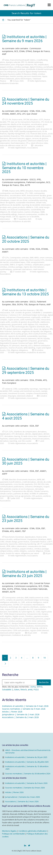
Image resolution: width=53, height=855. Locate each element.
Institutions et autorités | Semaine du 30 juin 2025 (26, 757)
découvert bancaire (17, 138)
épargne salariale (13, 62)
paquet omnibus (6, 67)
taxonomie (36, 198)
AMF (6, 310)
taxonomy (27, 198)
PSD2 (36, 689)
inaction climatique (31, 212)
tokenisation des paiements (20, 439)
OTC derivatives (17, 434)
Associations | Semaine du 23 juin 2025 (25, 519)
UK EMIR (32, 493)
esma (33, 686)
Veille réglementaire (38, 81)
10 (44, 657)
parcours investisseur (32, 76)
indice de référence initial (10, 145)
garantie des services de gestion (13, 140)
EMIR (6, 191)
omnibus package (21, 67)
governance (42, 341)
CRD (43, 198)
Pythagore (4, 345)
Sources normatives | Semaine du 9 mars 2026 (23, 708)
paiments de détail (21, 493)
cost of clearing (32, 628)
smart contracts (46, 257)
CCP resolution (26, 604)
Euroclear (17, 331)
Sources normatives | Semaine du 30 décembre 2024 (27, 773)
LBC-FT (39, 544)
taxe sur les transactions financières (25, 122)
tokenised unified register (10, 633)
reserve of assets (15, 348)
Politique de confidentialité (13, 834)
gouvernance (17, 324)
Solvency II (13, 315)
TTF (8, 122)
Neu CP (8, 326)
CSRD (31, 193)
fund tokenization (18, 143)
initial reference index (39, 143)
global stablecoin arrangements (20, 329)
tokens (32, 60)
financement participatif (19, 60)
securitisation (36, 124)
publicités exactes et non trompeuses (19, 489)
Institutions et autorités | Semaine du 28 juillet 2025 (27, 762)
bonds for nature (13, 553)
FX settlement (42, 493)
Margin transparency (17, 614)
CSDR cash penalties (21, 630)
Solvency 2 (4, 315)
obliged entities (6, 551)
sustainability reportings (37, 336)
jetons (2, 62)
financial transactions (40, 439)
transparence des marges (37, 614)
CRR (37, 310)
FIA (10, 119)
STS (42, 122)
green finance (23, 542)
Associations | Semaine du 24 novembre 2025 (25, 101)
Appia (44, 76)
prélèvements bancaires (36, 623)
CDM (28, 262)
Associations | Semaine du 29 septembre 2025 (25, 370)
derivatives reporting (8, 441)
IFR (1, 329)
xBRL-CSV (27, 621)
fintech (23, 689)
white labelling (29, 348)
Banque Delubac (18, 623)
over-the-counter (25, 441)
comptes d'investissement (36, 393)
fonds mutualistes (26, 626)
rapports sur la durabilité (29, 216)
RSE (13, 326)
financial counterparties (27, 214)
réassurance (5, 312)
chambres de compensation (25, 431)
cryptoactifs (36, 317)
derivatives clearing (12, 436)
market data (24, 260)
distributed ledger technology (34, 315)
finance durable (40, 191)
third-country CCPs (37, 260)
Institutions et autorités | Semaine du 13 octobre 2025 (25, 292)
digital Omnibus (36, 67)
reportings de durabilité (10, 338)
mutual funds (5, 619)
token (16, 689)
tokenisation (5, 64)
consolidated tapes (17, 262)
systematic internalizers (22, 269)
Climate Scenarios (41, 491)
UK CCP (24, 145)
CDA (8, 350)
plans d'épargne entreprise (22, 64)
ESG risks (45, 484)
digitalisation (5, 434)
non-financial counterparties (18, 209)
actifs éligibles (6, 616)
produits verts (6, 207)
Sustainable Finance (15, 126)
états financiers (6, 331)
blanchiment (10, 537)
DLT (20, 315)
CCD (28, 133)
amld (30, 689)
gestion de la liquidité (26, 129)
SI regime (19, 264)
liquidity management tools (30, 131)
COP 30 (15, 216)
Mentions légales (9, 831)
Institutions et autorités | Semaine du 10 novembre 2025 (24, 168)
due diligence (45, 331)
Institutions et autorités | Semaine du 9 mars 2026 (24, 39)
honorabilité (13, 612)
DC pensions (14, 345)
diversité (3, 336)
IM (9, 212)
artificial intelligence (34, 602)
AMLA (13, 546)
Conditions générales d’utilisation (33, 831)
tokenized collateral (33, 136)
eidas (7, 60)
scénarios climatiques (34, 486)
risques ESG (10, 609)
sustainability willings (8, 214)
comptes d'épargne (8, 396)
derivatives (42, 431)
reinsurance (45, 319)
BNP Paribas (39, 343)
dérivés (28, 434)
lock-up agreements (23, 496)
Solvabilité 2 (37, 312)
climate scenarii (6, 493)
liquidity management (16, 133)
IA (19, 602)
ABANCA (29, 207)
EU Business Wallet (29, 74)
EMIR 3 (12, 264)
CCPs (7, 257)
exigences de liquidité (30, 331)
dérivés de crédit (44, 482)
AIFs (15, 129)
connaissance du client (36, 546)
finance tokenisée (7, 78)
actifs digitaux (28, 324)
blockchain (19, 537)
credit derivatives (29, 482)
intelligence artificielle (8, 602)
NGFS (24, 195)
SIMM (42, 212)
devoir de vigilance (7, 202)
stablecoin (31, 126)
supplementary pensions (33, 619)
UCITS (41, 119)
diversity (23, 345)
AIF (24, 126)
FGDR (16, 131)
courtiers (43, 607)
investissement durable (36, 195)
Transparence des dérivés (22, 491)
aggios (28, 138)
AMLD (49, 539)
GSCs (30, 345)
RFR (51, 329)
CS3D (36, 207)
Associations (32, 148)
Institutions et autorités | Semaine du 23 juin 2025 (24, 574)
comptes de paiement (14, 600)
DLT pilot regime (25, 612)
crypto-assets (13, 319)
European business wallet (10, 74)
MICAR (40, 338)
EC (34, 612)
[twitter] (29, 845)
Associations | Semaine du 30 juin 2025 (25, 461)
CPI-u (28, 143)
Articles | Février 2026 (12, 711)
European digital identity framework (32, 71)
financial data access (38, 133)
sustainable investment (25, 202)
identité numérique (35, 62)
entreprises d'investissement (18, 317)
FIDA (22, 136)
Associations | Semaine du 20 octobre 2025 (25, 239)
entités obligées (20, 551)
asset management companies (24, 341)
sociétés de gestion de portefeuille (25, 322)
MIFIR (39, 479)
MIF (43, 479)
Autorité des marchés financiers (22, 310)
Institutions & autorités (9, 83)
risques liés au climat (18, 200)
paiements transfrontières (10, 482)
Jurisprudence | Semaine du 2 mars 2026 (20, 714)
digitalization (37, 434)
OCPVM (16, 604)
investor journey (16, 76)
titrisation (34, 119)
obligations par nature (30, 553)
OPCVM (26, 119)
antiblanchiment (19, 539)
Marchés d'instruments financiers (22, 479)
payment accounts (41, 616)
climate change (11, 542)
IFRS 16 (24, 62)
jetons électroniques (23, 78)
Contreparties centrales (19, 257)
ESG (36, 324)
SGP (12, 312)
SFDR (11, 131)
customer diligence (35, 551)
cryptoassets (5, 324)
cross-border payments (23, 484)
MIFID (22, 191)
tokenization (5, 219)
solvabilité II (47, 312)
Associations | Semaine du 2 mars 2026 (20, 717)
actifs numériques (27, 319)
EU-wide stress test (29, 436)
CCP (6, 119)
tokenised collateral (36, 140)
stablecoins (45, 322)
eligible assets (18, 616)
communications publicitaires (12, 486)
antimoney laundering (27, 544)
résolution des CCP (25, 609)
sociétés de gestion (23, 312)
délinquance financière (9, 626)
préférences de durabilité (10, 205)
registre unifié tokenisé (39, 630)
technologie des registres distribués (30, 326)
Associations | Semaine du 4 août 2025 (25, 416)
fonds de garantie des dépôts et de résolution (26, 123)
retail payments (6, 484)
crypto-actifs (5, 322)
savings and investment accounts (26, 391)
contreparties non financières (12, 193)
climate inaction (17, 212)
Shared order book (17, 628)
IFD (4, 329)
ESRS (10, 391)
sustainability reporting (37, 200)
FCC (9, 623)
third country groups (19, 334)
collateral (8, 389)
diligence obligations (19, 350)
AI (16, 609)
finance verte (17, 119)
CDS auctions (37, 496)
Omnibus (28, 264)
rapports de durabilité (17, 336)
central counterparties (9, 260)
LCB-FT (49, 542)
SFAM (6, 614)
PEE (35, 64)
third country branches (38, 334)
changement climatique (36, 539)
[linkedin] (25, 845)
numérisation (5, 549)
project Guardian (7, 496)
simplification (43, 64)
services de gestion (40, 138)
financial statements (28, 338)
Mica (48, 326)
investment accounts (16, 393)
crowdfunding (42, 60)
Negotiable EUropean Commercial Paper (16, 343)
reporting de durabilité (30, 205)
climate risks (41, 202)
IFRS (41, 310)
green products (18, 207)
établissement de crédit (38, 597)
